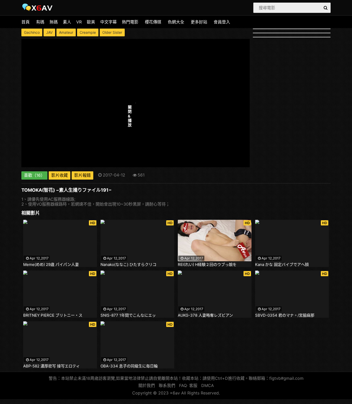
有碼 (40, 21)
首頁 (25, 21)
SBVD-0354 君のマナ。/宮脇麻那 (284, 315)
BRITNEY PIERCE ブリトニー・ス (52, 315)
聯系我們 (167, 385)
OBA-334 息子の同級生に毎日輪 (129, 366)
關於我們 (146, 385)
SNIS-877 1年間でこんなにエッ (128, 315)
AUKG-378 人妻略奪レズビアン (205, 315)
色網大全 (176, 21)
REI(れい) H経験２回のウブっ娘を (207, 264)
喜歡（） (34, 175)
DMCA (207, 385)
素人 (67, 21)
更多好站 (199, 21)
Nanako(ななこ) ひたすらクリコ (128, 264)
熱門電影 (130, 21)
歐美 (91, 21)
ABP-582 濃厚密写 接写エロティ (51, 366)
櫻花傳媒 (153, 21)
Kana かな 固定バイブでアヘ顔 (282, 264)
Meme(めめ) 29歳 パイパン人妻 (51, 264)
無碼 (53, 21)
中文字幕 (108, 21)
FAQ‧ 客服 (188, 385)
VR (79, 21)
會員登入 (222, 21)
